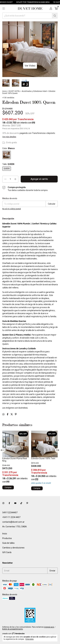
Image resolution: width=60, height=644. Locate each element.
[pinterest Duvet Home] (27, 503)
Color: (8, 148)
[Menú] (3, 8)
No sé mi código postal (11, 209)
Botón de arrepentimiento (12, 629)
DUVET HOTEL (14, 91)
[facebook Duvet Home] (9, 503)
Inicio (4, 91)
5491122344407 (9, 512)
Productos (7, 538)
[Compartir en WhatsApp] (3, 414)
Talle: (8, 164)
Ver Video (30, 65)
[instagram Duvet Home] (3, 503)
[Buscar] (55, 16)
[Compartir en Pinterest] (16, 414)
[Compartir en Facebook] (7, 414)
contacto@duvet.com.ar (13, 522)
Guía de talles (8, 543)
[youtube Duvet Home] (15, 503)
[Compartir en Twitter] (11, 414)
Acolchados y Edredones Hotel (34, 91)
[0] (56, 8)
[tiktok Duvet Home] (21, 503)
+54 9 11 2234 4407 (11, 517)
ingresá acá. (49, 627)
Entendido (29, 639)
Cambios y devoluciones (13, 547)
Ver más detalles (9, 137)
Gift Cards (7, 552)
